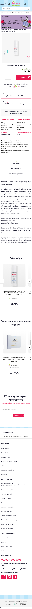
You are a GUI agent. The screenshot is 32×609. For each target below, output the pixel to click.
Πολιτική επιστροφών (7, 507)
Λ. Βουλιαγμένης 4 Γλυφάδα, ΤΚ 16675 (14, 569)
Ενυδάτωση (25, 150)
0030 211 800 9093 (11, 559)
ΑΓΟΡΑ (23, 77)
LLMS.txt (3, 551)
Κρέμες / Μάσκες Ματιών (15, 150)
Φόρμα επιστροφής (7, 528)
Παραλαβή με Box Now (7, 524)
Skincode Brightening (6, 142)
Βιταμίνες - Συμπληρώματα (9, 461)
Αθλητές (3, 465)
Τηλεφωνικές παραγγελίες (8, 515)
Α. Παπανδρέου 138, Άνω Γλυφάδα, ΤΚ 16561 (14, 564)
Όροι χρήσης (5, 502)
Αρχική (3, 12)
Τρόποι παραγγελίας (7, 494)
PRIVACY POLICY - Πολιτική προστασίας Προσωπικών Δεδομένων (13, 484)
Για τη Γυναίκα (5, 448)
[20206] (16, 48)
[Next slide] (29, 21)
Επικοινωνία (4, 538)
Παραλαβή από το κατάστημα (9, 520)
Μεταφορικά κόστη (6, 511)
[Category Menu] (2, 3)
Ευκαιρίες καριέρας (6, 546)
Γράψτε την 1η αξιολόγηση (15, 65)
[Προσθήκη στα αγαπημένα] (28, 57)
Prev (2, 281)
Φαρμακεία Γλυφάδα (7, 489)
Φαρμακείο (4, 474)
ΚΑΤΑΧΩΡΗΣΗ (19, 415)
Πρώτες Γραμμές (5, 152)
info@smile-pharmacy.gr (9, 572)
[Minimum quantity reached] (3, 77)
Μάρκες (3, 542)
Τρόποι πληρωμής (6, 498)
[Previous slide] (2, 21)
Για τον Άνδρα (5, 452)
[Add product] (13, 77)
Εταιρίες (8, 12)
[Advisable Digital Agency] (16, 603)
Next (29, 281)
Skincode (14, 12)
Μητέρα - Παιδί (5, 457)
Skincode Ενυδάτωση (11, 146)
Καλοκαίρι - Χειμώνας (7, 470)
